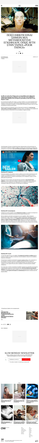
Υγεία (19, 51)
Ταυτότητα (22, 428)
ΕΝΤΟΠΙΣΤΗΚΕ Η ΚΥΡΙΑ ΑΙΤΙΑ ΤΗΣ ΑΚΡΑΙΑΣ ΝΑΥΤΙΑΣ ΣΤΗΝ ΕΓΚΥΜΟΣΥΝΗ (19, 401)
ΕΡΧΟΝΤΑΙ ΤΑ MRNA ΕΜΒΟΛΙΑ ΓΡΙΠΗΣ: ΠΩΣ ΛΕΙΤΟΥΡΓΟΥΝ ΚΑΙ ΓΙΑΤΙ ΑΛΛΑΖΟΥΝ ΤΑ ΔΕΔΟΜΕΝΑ (32, 401)
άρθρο (17, 147)
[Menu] (19, 5)
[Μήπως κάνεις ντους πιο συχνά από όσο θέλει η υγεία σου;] (7, 391)
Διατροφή (30, 430)
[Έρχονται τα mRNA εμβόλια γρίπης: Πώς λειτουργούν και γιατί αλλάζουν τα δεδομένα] (32, 391)
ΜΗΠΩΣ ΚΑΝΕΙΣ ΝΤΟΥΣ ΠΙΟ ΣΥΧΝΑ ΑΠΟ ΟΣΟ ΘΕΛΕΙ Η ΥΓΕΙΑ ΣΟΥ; (6, 401)
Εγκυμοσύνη (15, 399)
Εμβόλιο (27, 399)
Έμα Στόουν (22, 103)
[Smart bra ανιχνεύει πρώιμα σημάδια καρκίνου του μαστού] (7, 412)
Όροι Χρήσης (22, 431)
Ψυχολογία (30, 428)
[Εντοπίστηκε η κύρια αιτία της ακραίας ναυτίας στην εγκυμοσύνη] (19, 391)
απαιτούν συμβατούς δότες (23, 260)
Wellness (30, 429)
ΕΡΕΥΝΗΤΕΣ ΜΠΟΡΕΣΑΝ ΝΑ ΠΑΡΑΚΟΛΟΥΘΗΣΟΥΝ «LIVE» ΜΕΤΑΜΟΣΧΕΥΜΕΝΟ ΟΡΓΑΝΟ (7, 314)
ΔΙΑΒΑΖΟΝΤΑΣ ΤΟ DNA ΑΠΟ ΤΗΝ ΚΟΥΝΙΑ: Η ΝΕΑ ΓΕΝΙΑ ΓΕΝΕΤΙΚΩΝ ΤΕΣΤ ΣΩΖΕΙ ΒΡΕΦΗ (32, 423)
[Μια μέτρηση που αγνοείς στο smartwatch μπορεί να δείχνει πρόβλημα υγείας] (19, 412)
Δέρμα (2, 399)
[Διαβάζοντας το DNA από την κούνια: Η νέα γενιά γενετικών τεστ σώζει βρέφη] (32, 412)
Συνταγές (30, 431)
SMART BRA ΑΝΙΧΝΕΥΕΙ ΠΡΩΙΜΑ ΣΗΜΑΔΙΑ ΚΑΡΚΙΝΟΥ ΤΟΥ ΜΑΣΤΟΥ (6, 423)
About (22, 427)
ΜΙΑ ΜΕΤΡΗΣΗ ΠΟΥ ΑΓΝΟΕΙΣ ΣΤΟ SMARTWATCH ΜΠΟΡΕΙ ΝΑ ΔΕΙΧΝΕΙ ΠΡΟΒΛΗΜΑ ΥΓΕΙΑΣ (19, 423)
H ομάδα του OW (23, 429)
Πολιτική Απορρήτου (23, 430)
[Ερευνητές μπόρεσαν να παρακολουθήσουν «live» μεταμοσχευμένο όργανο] (32, 316)
